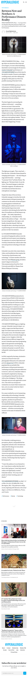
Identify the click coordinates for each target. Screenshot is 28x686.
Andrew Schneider (7, 70)
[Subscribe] (24, 673)
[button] (15, 648)
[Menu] (26, 2)
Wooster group (15, 260)
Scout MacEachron (11, 31)
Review (13, 496)
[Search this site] (24, 2)
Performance (5, 7)
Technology (20, 496)
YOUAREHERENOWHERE (10, 481)
